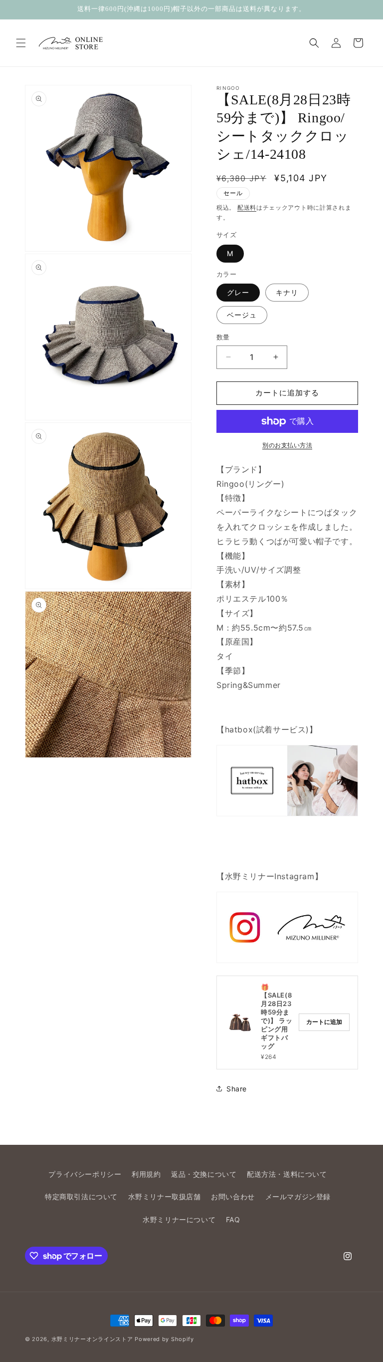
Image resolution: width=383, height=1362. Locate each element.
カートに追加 (324, 1022)
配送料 (246, 207)
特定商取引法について (81, 1196)
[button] (21, 43)
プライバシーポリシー (84, 1174)
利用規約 (146, 1174)
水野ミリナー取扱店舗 (164, 1196)
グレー (238, 292)
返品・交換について (203, 1174)
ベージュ (242, 315)
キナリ (287, 292)
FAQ (233, 1219)
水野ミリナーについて (179, 1219)
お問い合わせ (233, 1196)
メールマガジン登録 (298, 1196)
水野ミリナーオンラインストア (92, 1339)
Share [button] (236, 1088)
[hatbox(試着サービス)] (287, 780)
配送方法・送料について (287, 1174)
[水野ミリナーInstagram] (287, 927)
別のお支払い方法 (287, 445)
